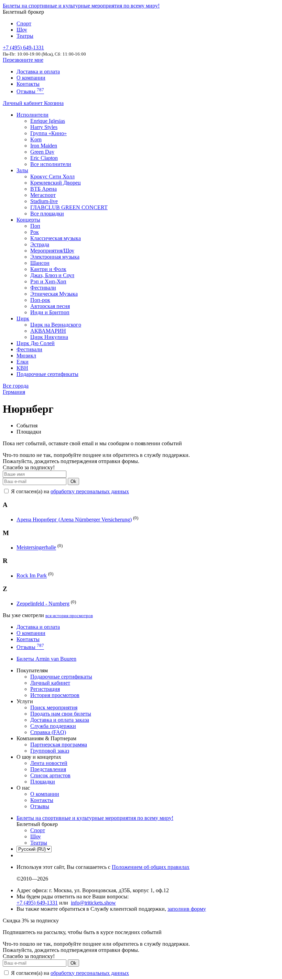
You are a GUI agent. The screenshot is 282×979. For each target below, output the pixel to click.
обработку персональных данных (90, 491)
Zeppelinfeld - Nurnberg (43, 603)
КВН (22, 368)
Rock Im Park (32, 576)
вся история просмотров (69, 615)
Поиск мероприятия (53, 707)
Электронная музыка (54, 257)
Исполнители (32, 115)
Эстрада (39, 244)
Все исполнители (50, 164)
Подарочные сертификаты (47, 374)
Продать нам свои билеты (60, 714)
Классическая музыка (55, 238)
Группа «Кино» (48, 133)
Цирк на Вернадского (55, 325)
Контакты (28, 84)
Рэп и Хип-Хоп (48, 281)
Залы (22, 170)
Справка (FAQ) (48, 732)
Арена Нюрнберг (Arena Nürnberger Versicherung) (74, 519)
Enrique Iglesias (47, 121)
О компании (31, 78)
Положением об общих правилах (150, 867)
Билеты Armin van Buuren (46, 659)
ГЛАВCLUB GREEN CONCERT (69, 207)
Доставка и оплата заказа (59, 720)
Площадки (42, 782)
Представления (48, 769)
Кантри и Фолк (48, 269)
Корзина (54, 103)
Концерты (28, 220)
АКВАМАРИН (48, 331)
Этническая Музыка (54, 294)
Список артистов (50, 775)
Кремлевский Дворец (55, 183)
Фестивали (43, 288)
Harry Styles (43, 127)
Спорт (24, 23)
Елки (23, 362)
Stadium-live (44, 201)
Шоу (22, 30)
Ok (73, 481)
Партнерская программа (58, 744)
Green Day (42, 152)
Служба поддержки (53, 726)
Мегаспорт (43, 195)
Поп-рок (40, 300)
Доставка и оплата (38, 71)
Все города (16, 386)
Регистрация (45, 689)
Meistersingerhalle (36, 548)
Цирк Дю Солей (36, 343)
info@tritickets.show (93, 903)
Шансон (40, 263)
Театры (25, 36)
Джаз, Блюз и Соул (52, 275)
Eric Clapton (44, 158)
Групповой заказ (49, 751)
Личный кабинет (23, 103)
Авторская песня (50, 306)
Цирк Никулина (49, 337)
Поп (35, 226)
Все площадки (47, 213)
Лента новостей (48, 763)
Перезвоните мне (23, 60)
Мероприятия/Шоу (52, 250)
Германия (14, 392)
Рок (34, 232)
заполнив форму (186, 909)
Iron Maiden (43, 146)
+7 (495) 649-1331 (37, 903)
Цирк (23, 318)
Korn (36, 139)
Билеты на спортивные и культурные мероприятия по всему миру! (81, 6)
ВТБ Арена (43, 189)
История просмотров (54, 695)
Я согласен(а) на (69, 491)
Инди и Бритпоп (49, 312)
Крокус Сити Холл (52, 176)
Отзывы (30, 91)
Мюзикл (26, 355)
